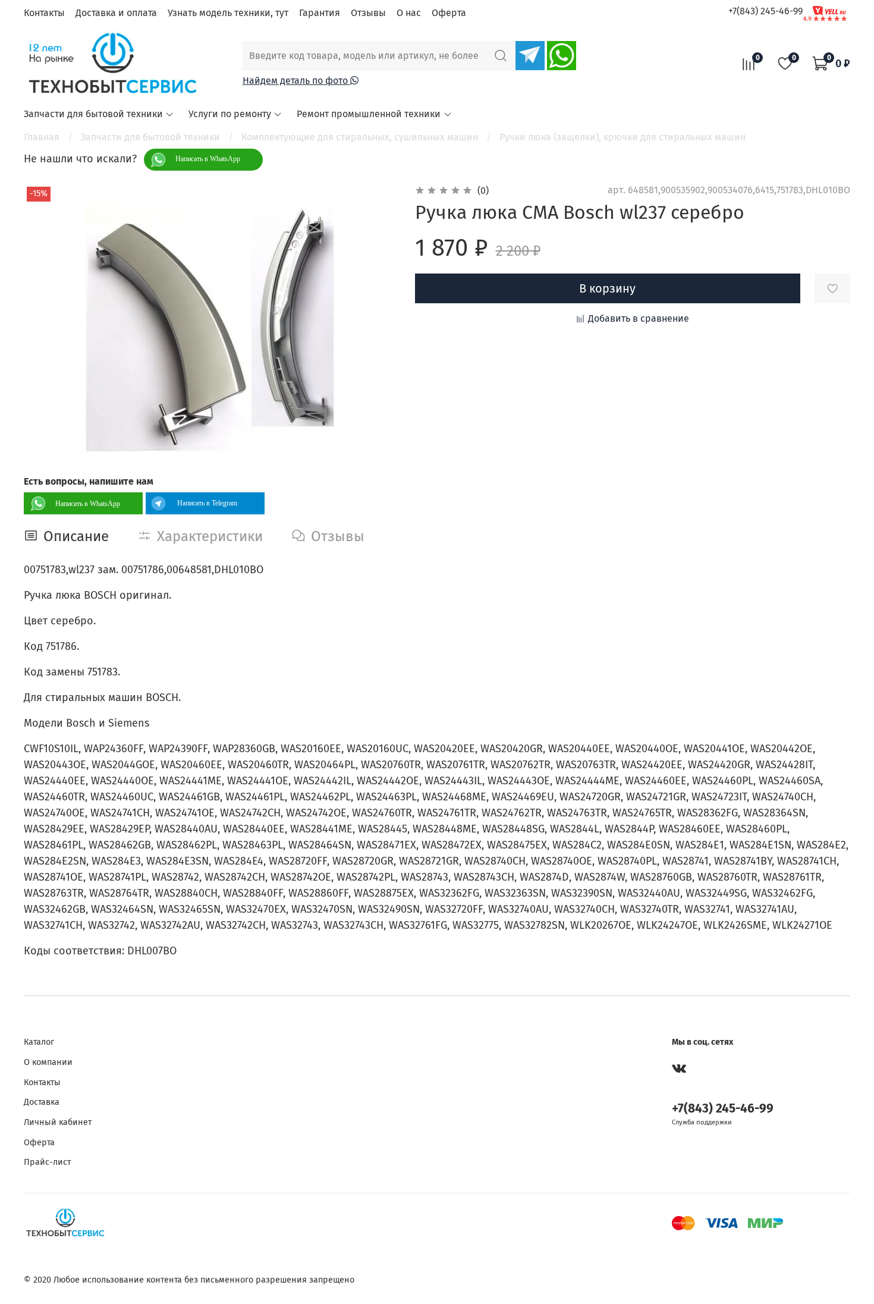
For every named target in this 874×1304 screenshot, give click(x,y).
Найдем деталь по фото (296, 80)
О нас (409, 12)
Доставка (41, 1102)
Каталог (39, 1042)
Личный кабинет (58, 1122)
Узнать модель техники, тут (228, 12)
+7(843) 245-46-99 (765, 11)
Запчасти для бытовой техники (93, 114)
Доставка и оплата (116, 12)
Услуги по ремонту (229, 114)
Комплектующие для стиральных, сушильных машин (359, 137)
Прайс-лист (47, 1162)
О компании (48, 1062)
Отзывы (368, 12)
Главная (41, 137)
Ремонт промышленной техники (369, 114)
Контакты (44, 12)
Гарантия (319, 12)
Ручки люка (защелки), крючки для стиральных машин (622, 137)
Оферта (449, 12)
